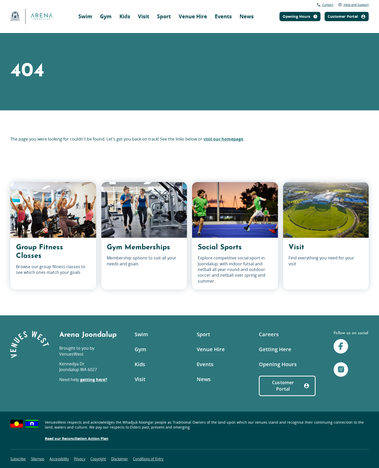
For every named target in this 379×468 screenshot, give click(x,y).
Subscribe (18, 459)
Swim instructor (258, 6)
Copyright (98, 459)
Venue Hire (193, 16)
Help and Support (356, 5)
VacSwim (194, 6)
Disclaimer (119, 459)
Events (223, 16)
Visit (143, 16)
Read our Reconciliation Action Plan (76, 438)
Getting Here (275, 349)
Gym (106, 16)
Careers (269, 334)
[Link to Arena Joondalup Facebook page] (341, 347)
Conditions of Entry (148, 459)
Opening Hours (278, 364)
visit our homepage (223, 139)
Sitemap (37, 459)
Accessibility (59, 459)
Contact (327, 5)
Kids (124, 16)
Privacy (79, 459)
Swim (85, 16)
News (247, 16)
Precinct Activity (266, 9)
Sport (164, 16)
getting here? (93, 379)
